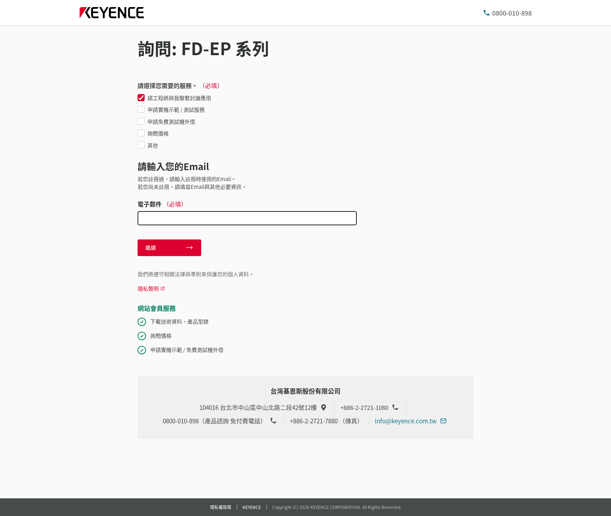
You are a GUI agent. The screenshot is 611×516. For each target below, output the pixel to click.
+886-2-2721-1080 (364, 407)
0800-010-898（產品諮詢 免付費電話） (214, 420)
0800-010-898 (512, 12)
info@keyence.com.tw (406, 420)
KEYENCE (252, 507)
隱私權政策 (220, 507)
